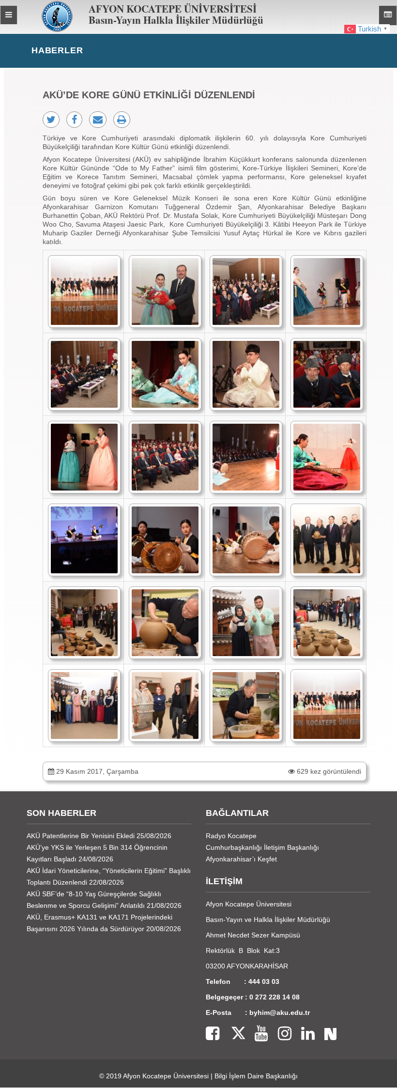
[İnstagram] (279, 1034)
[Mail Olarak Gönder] (98, 119)
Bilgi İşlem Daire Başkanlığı (256, 1076)
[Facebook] (212, 1034)
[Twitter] (232, 1034)
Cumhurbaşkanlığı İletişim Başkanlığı (262, 847)
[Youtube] (256, 1034)
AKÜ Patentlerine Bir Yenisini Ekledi (81, 836)
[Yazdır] (121, 119)
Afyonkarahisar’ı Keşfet (241, 859)
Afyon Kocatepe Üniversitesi (166, 1076)
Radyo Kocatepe (231, 836)
